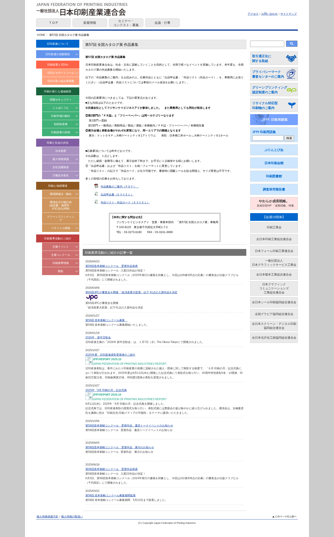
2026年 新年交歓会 (98, 337)
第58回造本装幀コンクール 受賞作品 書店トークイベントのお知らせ (129, 425)
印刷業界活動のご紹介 (57, 238)
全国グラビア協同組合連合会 (274, 314)
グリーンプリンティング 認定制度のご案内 (269, 90)
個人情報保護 (60, 159)
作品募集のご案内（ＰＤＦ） (118, 186)
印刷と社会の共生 (58, 142)
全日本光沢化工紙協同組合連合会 (274, 337)
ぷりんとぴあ (274, 150)
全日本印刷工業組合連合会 (274, 239)
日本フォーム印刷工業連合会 (274, 251)
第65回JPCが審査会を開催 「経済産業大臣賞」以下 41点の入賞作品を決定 (131, 292)
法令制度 (60, 151)
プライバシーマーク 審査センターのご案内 (268, 74)
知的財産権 (60, 124)
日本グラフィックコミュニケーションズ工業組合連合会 (274, 288)
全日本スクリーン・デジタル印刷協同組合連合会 (274, 326)
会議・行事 (162, 23)
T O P (53, 23)
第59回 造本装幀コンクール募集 (106, 320)
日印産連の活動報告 (57, 54)
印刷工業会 (274, 227)
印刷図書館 (274, 176)
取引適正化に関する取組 (261, 58)
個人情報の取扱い (72, 516)
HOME (41, 35)
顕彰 (60, 271)
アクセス (253, 13)
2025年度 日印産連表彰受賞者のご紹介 (110, 354)
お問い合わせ (269, 13)
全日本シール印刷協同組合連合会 (274, 302)
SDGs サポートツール (60, 72)
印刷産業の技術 (60, 132)
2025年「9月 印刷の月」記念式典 (106, 390)
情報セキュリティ (61, 99)
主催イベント (60, 246)
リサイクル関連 (60, 228)
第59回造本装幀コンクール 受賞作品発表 (111, 266)
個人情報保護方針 (47, 516)
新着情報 (89, 23)
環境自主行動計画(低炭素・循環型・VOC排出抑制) (60, 205)
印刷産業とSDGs (57, 64)
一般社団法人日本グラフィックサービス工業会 (274, 262)
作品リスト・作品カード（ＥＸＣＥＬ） (125, 202)
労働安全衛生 (60, 175)
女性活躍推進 (60, 167)
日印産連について (58, 43)
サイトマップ (288, 13)
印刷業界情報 (60, 263)
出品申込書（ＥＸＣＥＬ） (117, 194)
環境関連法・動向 (61, 194)
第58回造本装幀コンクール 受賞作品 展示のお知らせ (119, 447)
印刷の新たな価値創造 (57, 91)
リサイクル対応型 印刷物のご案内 (265, 105)
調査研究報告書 (274, 189)
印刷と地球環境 (57, 185)
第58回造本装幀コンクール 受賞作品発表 (111, 469)
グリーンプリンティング (60, 218)
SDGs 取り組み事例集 (60, 81)
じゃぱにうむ (60, 107)
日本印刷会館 (274, 163)
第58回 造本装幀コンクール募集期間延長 (110, 495)
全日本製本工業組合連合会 (274, 274)
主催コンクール (60, 254)
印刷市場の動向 (60, 116)
